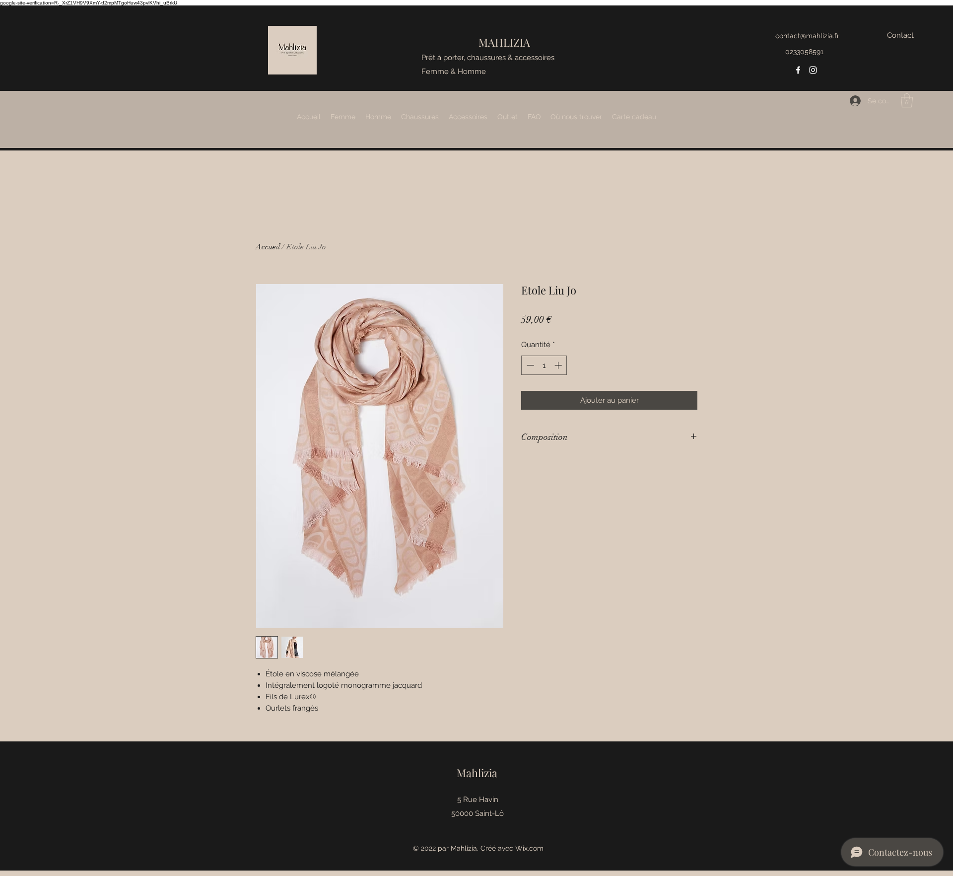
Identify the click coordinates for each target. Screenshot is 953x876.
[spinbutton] (544, 365)
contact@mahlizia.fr (807, 36)
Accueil (268, 247)
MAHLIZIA (504, 42)
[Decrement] (529, 365)
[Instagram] (813, 70)
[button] (907, 100)
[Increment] (559, 365)
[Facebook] (798, 70)
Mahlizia (477, 772)
